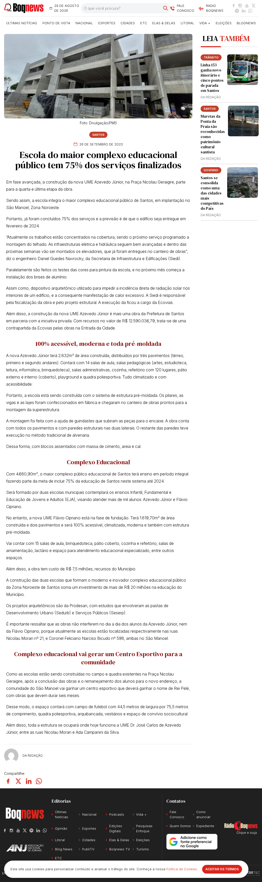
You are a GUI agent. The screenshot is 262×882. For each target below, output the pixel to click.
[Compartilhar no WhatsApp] (39, 781)
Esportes (106, 23)
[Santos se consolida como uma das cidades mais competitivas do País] (242, 182)
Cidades (128, 23)
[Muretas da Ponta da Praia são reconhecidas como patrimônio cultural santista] (243, 121)
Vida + (204, 23)
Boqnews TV (119, 849)
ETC (143, 23)
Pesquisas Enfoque (144, 828)
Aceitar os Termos (222, 869)
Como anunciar (203, 814)
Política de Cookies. (182, 869)
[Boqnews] (23, 8)
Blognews (246, 23)
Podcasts (116, 814)
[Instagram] (240, 6)
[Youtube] (247, 6)
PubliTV (88, 849)
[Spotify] (237, 11)
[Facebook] (233, 6)
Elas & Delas (163, 23)
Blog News (63, 849)
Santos (98, 135)
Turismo (142, 849)
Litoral (187, 23)
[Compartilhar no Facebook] (8, 781)
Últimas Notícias (21, 23)
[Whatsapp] (250, 11)
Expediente (205, 826)
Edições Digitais (115, 828)
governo (211, 170)
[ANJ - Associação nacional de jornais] (25, 848)
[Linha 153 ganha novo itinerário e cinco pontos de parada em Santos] (242, 69)
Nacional (84, 23)
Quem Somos (180, 826)
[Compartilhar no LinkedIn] (29, 781)
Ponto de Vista (56, 23)
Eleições (224, 23)
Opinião (61, 828)
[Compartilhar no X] (18, 781)
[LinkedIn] (243, 11)
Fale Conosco (177, 814)
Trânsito (211, 57)
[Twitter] (253, 6)
